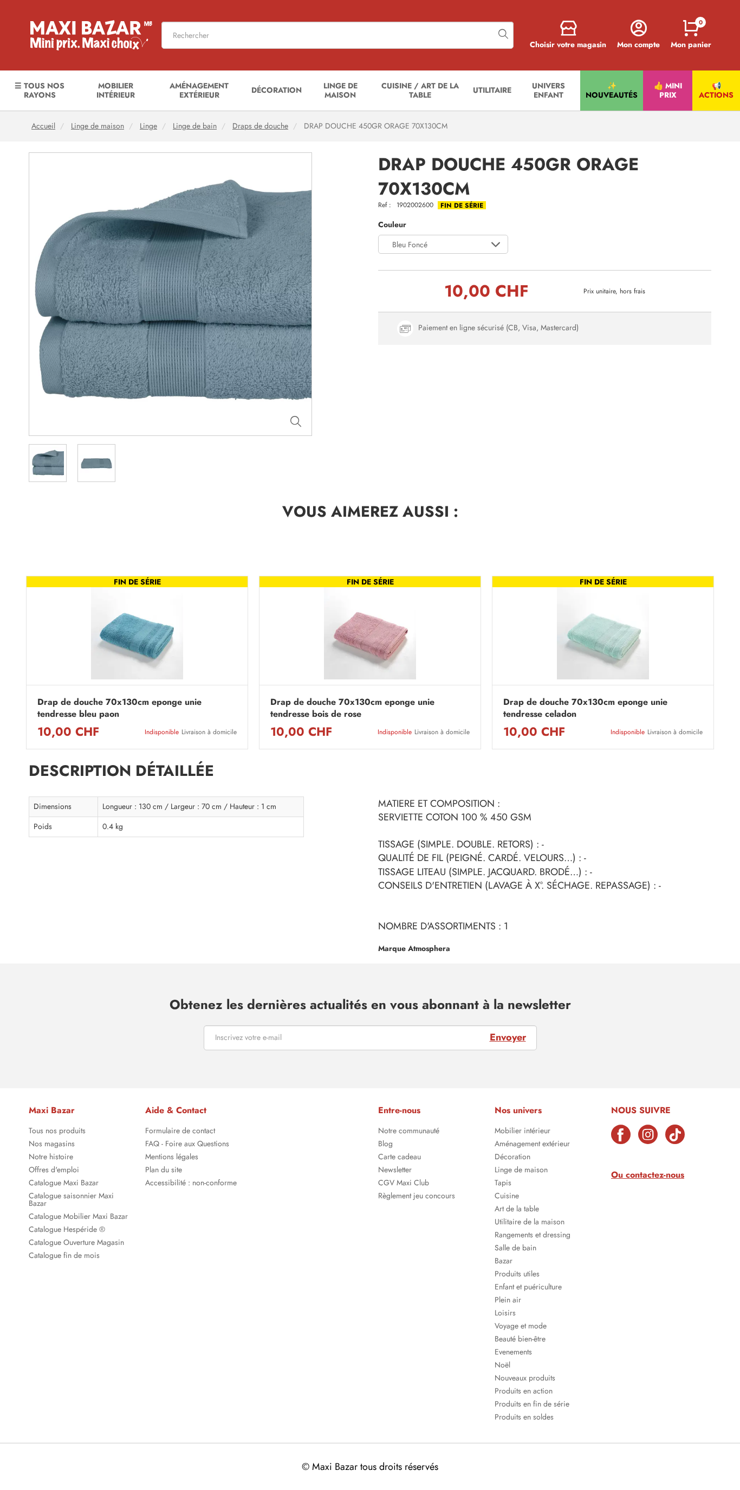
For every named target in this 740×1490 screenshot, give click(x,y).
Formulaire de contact (180, 1131)
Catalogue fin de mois (64, 1256)
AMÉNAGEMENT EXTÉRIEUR (199, 90)
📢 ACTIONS (716, 90)
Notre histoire (51, 1157)
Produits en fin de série (532, 1405)
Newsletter (395, 1170)
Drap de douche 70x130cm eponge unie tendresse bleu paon (119, 708)
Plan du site (163, 1170)
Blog (385, 1144)
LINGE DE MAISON (340, 90)
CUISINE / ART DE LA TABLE (420, 90)
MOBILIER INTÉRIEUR (115, 90)
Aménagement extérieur (532, 1144)
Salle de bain (515, 1248)
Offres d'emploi (54, 1170)
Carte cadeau (399, 1157)
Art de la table (517, 1209)
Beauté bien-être (520, 1339)
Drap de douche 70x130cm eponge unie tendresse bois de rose (352, 708)
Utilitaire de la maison (529, 1222)
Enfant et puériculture (528, 1287)
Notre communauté (408, 1131)
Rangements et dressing (532, 1235)
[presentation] (26, 662)
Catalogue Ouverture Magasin (76, 1243)
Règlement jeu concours (416, 1196)
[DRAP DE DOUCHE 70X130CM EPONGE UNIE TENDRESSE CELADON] (603, 633)
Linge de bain (195, 126)
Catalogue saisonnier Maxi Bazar (71, 1200)
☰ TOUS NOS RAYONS (39, 90)
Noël (502, 1365)
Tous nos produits (57, 1131)
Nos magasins (52, 1144)
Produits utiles (517, 1274)
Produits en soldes (524, 1418)
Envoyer (508, 1037)
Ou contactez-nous (647, 1174)
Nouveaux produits (525, 1379)
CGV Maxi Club (403, 1183)
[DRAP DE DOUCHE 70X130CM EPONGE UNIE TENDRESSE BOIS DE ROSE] (370, 633)
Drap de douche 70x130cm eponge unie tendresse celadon (585, 708)
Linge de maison (97, 126)
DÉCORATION (276, 90)
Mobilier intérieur (522, 1131)
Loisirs (505, 1313)
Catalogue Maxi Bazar (64, 1183)
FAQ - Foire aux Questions (187, 1144)
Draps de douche (260, 126)
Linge (148, 126)
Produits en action (524, 1392)
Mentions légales (171, 1157)
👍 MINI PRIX (668, 90)
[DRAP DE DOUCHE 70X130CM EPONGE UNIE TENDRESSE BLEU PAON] (137, 633)
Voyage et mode (521, 1326)
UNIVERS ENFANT (548, 90)
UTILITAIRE (492, 90)
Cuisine (507, 1196)
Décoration (512, 1157)
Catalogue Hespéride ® (67, 1230)
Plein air (508, 1300)
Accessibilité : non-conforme (191, 1183)
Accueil (43, 126)
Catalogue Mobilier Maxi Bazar (78, 1217)
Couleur (392, 224)
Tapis (503, 1183)
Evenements (513, 1352)
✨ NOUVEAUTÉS (612, 90)
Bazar (503, 1261)
